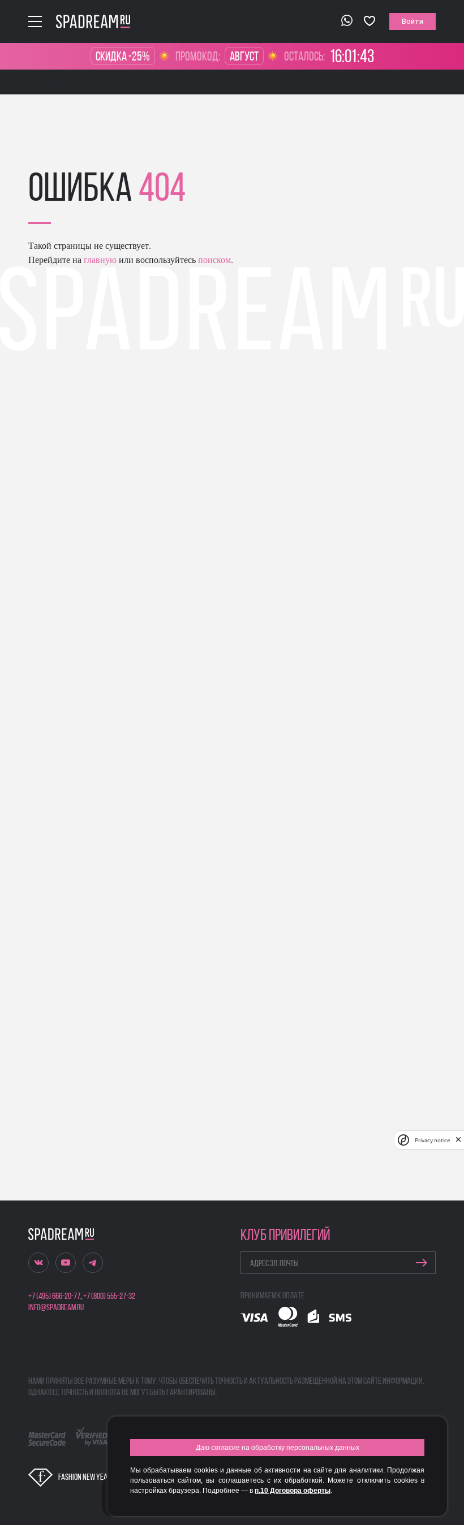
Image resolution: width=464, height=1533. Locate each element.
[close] (458, 1140)
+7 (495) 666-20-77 (54, 1296)
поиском (213, 259)
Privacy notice (432, 1140)
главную (99, 259)
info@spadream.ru (56, 1307)
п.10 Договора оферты (292, 1491)
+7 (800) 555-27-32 (109, 1296)
